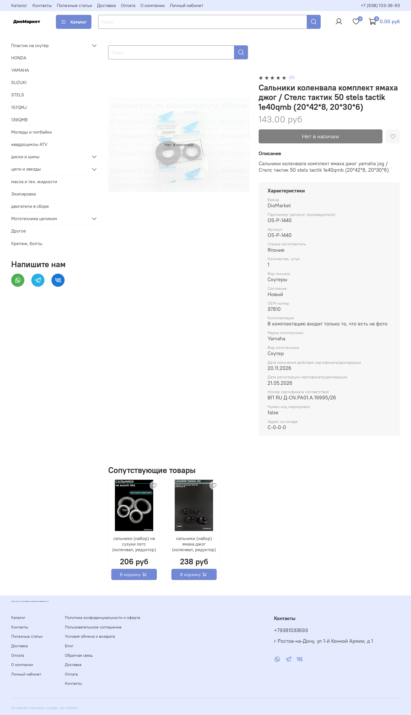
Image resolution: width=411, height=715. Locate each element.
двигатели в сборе (30, 206)
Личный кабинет (186, 5)
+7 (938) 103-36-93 (380, 5)
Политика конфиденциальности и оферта (102, 617)
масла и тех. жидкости (34, 181)
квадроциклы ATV (29, 144)
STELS (17, 94)
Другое (18, 231)
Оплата (128, 5)
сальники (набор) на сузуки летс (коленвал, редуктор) (134, 543)
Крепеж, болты (26, 243)
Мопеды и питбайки (31, 132)
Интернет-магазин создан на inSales (44, 707)
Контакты (42, 5)
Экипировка (23, 194)
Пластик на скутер (30, 45)
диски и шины (25, 156)
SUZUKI (19, 82)
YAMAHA (20, 70)
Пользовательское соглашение (93, 627)
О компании (152, 5)
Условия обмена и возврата (90, 636)
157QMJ (19, 107)
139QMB (19, 119)
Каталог (19, 5)
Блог (69, 645)
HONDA (18, 57)
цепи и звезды (26, 169)
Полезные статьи (74, 5)
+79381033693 (291, 630)
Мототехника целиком (34, 218)
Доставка (106, 5)
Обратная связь (79, 655)
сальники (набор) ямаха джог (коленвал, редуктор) (194, 543)
